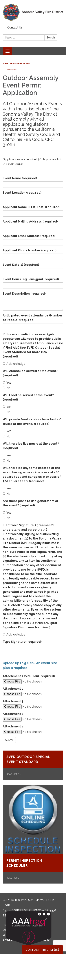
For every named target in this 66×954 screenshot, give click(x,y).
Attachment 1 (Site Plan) (29, 676)
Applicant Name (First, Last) (31, 207)
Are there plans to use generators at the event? (30, 503)
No (8, 388)
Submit (9, 740)
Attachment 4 (13, 714)
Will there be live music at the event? (31, 446)
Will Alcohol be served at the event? (30, 373)
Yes (8, 382)
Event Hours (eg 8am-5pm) (31, 279)
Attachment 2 (13, 688)
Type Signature (22, 641)
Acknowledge (15, 363)
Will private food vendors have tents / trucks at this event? (32, 422)
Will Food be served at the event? (28, 397)
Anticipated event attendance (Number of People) (33, 318)
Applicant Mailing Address (30, 221)
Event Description (24, 293)
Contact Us (15, 27)
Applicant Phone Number (29, 250)
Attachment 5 (13, 726)
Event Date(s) (21, 265)
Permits (11, 69)
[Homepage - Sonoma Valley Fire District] (33, 12)
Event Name (20, 178)
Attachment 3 (13, 701)
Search (51, 37)
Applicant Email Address (29, 236)
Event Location (22, 192)
